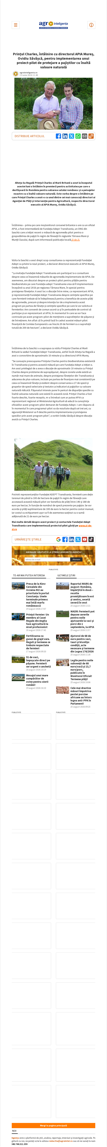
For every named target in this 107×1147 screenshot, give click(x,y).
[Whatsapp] (78, 136)
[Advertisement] (53, 9)
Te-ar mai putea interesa (29, 575)
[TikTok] (91, 539)
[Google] (58, 539)
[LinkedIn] (65, 136)
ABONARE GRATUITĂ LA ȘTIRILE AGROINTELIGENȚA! (53, 552)
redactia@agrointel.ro (61, 1141)
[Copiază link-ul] (91, 136)
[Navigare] (16, 25)
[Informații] (91, 25)
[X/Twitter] (78, 539)
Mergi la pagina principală (53, 1125)
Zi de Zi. (76, 239)
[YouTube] (84, 539)
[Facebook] (58, 136)
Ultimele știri (66, 575)
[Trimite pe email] (84, 136)
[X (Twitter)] (71, 136)
